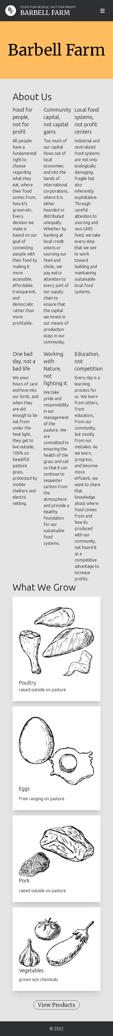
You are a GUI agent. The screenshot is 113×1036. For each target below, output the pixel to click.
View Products (56, 1005)
